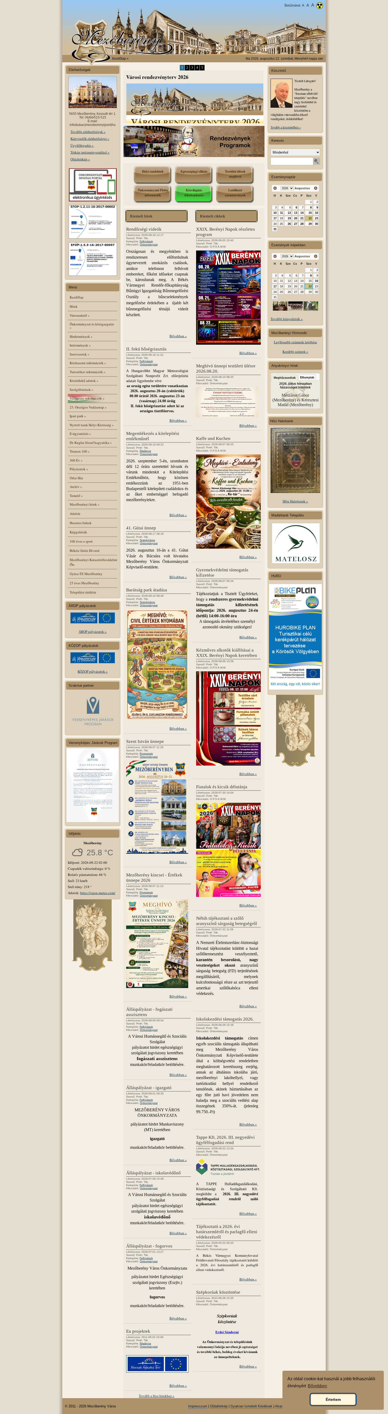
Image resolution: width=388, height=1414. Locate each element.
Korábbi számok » (295, 351)
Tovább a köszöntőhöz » (286, 127)
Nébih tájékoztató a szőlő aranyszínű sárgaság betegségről (226, 921)
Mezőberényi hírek (85, 504)
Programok (146, 753)
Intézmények (80, 345)
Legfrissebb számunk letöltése (295, 342)
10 (275, 212)
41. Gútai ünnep (141, 527)
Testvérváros (147, 540)
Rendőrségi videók (144, 229)
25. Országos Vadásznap (88, 407)
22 (310, 218)
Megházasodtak (285, 377)
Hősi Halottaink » (295, 501)
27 (295, 223)
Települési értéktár (83, 592)
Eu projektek (138, 1331)
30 (316, 223)
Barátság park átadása (146, 589)
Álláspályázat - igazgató (149, 1087)
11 (281, 212)
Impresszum (197, 1406)
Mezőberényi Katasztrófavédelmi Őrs (93, 562)
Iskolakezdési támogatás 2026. (225, 1019)
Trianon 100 (80, 451)
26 (289, 223)
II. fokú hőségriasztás (146, 349)
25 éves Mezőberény (84, 583)
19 (289, 218)
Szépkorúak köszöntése (218, 1292)
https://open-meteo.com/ (97, 892)
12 (289, 212)
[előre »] (315, 188)
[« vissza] (275, 188)
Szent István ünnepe (145, 741)
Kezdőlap (119, 58)
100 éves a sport (81, 541)
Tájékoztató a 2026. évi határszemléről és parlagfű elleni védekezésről (226, 1232)
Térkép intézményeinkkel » (90, 152)
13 (295, 212)
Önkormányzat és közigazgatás (92, 326)
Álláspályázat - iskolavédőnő (153, 1172)
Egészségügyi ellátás (194, 171)
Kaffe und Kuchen (213, 438)
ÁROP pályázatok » (93, 631)
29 (310, 223)
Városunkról (80, 315)
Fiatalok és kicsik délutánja (221, 786)
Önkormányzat (149, 244)
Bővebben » (178, 336)
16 (316, 212)
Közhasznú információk (88, 362)
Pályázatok (79, 469)
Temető (76, 495)
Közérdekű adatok (84, 380)
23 (316, 218)
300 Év (76, 460)
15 (310, 212)
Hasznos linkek (81, 522)
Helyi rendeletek (153, 171)
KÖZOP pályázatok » (93, 671)
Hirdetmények (81, 336)
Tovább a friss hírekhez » (156, 1395)
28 (302, 223)
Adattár (75, 513)
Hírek (74, 306)
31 (275, 229)
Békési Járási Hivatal (85, 550)
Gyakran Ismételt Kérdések (251, 1406)
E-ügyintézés (80, 433)
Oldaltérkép (219, 1406)
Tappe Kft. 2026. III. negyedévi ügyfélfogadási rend (225, 1140)
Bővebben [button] (317, 1386)
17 (275, 218)
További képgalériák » (287, 318)
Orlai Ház (76, 478)
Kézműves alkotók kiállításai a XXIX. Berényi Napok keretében (226, 653)
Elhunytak (307, 377)
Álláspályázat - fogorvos (149, 1246)
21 (302, 218)
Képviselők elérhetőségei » (89, 138)
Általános (145, 450)
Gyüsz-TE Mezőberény (86, 573)
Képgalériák (78, 532)
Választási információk (87, 398)
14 (302, 212)
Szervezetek (79, 354)
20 (295, 218)
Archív (76, 486)
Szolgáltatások (81, 389)
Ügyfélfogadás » (82, 145)
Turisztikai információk (88, 371)
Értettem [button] (333, 1399)
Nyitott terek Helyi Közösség (92, 425)
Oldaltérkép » (80, 159)
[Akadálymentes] (319, 6)
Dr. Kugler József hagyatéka (91, 442)
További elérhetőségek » (88, 131)
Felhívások (146, 241)
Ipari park (78, 416)
